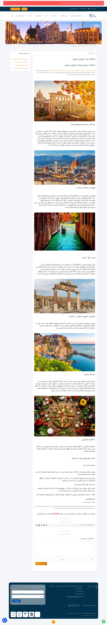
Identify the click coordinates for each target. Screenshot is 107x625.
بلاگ (88, 46)
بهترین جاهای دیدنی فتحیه (21, 68)
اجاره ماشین (38, 16)
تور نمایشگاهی (63, 16)
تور (46, 16)
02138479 (55, 514)
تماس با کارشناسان (20, 16)
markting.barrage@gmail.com (74, 597)
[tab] (91, 586)
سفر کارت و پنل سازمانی (76, 16)
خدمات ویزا (54, 16)
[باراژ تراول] (93, 16)
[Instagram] (93, 9)
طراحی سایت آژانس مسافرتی (91, 615)
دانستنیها (84, 46)
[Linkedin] (89, 9)
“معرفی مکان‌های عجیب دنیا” (21, 62)
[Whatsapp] (96, 9)
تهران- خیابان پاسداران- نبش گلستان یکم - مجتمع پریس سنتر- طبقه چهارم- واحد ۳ (66, 587)
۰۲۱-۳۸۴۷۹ (83, 9)
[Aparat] (91, 9)
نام (91, 559)
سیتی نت (82, 615)
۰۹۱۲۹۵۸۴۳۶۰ (74, 9)
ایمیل (62, 559)
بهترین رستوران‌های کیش (21, 65)
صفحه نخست (93, 46)
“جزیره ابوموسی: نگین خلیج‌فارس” (20, 59)
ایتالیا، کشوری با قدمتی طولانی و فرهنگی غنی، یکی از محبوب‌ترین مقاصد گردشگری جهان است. (72, 70)
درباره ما (30, 16)
